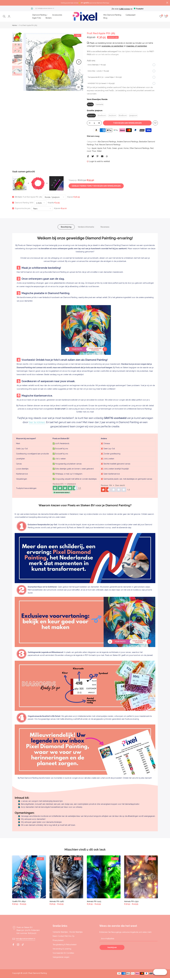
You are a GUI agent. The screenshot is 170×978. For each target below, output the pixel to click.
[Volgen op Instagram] (18, 944)
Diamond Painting (39, 15)
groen (120, 148)
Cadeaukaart (130, 15)
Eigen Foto (36, 18)
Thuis (94, 151)
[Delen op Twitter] (93, 156)
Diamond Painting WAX (24, 203)
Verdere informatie (86, 227)
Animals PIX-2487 (57, 901)
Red (151, 148)
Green (114, 148)
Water (99, 151)
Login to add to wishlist (99, 161)
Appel (94, 148)
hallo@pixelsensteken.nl (46, 8)
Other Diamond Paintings (139, 148)
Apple (99, 148)
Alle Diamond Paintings (107, 142)
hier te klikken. (37, 422)
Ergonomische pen (22, 208)
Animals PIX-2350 (131, 901)
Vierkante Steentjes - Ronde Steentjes (68, 932)
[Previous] (27, 61)
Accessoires (57, 15)
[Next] (78, 61)
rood (89, 151)
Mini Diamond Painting (112, 15)
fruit (104, 148)
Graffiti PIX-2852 (19, 901)
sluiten (3, 3)
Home (14, 25)
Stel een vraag (93, 136)
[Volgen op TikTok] (23, 944)
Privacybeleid (58, 940)
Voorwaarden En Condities (63, 953)
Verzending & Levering (62, 949)
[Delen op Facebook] (88, 156)
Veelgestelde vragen (61, 957)
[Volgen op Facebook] (13, 944)
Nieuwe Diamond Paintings (109, 145)
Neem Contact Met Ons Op (63, 936)
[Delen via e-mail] (102, 156)
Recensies (105, 227)
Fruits (109, 148)
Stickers (48, 18)
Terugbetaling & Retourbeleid (64, 945)
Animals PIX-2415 (94, 901)
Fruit (96, 145)
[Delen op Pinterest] (97, 156)
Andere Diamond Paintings (127, 142)
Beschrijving (66, 227)
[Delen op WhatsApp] (107, 156)
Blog (105, 18)
